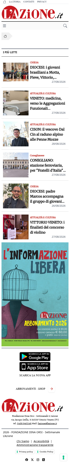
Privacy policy (26, 451)
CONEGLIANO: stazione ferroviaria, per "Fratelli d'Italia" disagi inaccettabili (46, 165)
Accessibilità (41, 441)
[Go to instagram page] (38, 460)
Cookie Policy (46, 451)
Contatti (28, 1)
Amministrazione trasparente (35, 445)
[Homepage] (5, 36)
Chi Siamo (23, 441)
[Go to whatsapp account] (43, 460)
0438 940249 (24, 423)
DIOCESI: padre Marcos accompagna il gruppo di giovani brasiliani (46, 196)
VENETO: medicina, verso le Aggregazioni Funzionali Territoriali (47, 103)
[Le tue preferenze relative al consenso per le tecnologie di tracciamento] (63, 457)
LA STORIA (14, 1)
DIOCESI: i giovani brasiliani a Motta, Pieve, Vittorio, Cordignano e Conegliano (45, 72)
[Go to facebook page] (26, 460)
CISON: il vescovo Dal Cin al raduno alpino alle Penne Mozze (47, 134)
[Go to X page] (32, 460)
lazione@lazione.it (47, 423)
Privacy (41, 1)
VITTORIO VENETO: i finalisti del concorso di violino (47, 227)
